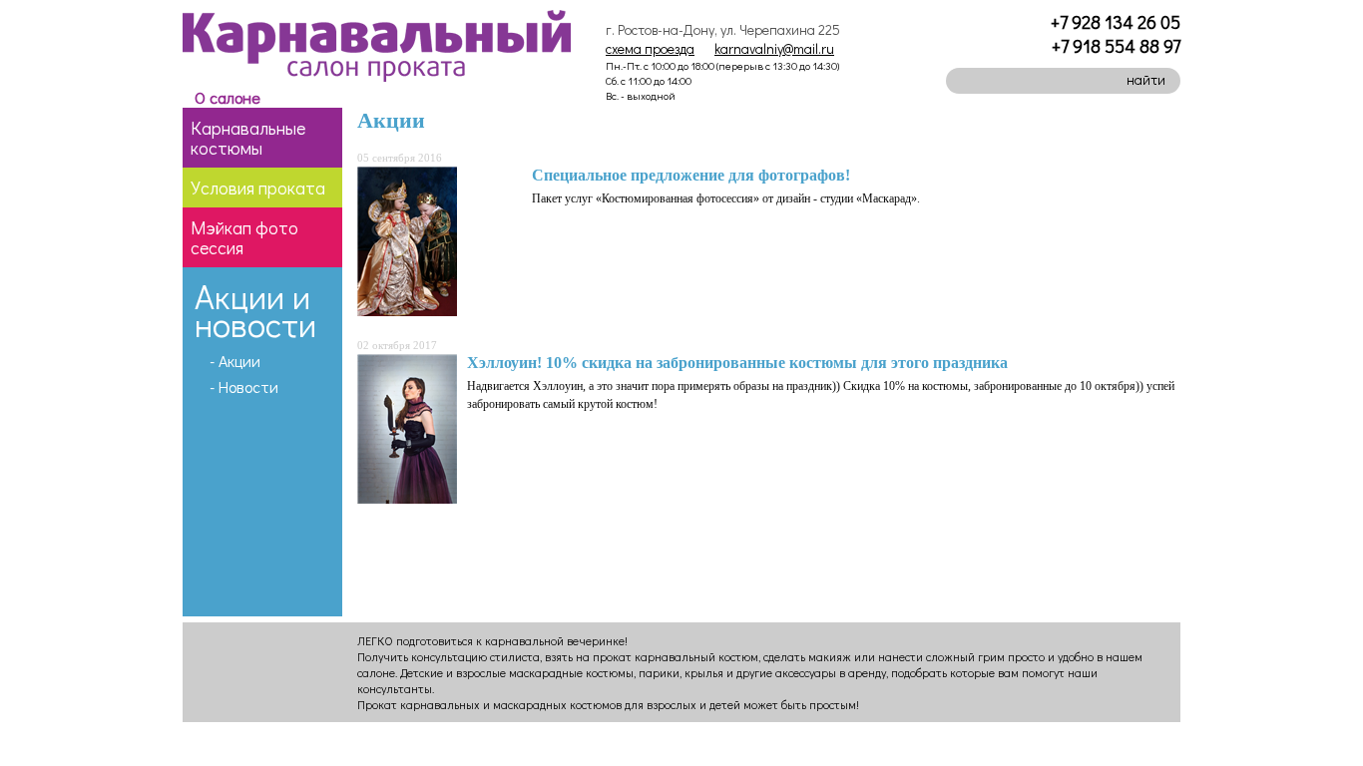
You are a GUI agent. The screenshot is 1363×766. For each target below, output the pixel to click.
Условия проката (258, 187)
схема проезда (650, 48)
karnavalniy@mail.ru (774, 48)
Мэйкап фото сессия (244, 237)
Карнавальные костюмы (248, 138)
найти (1146, 79)
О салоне (227, 97)
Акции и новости (255, 309)
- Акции (235, 361)
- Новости (244, 387)
